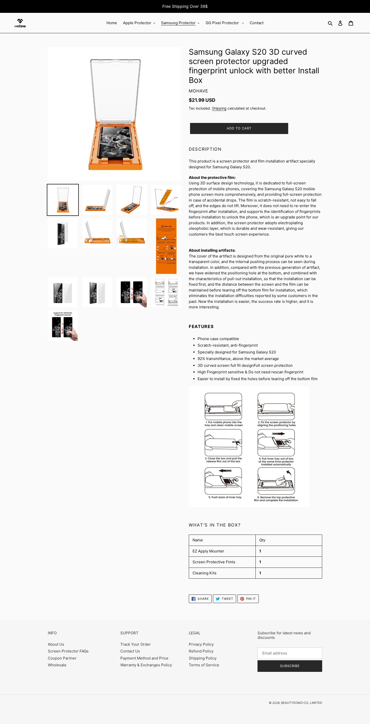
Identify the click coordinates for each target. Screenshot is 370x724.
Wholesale (57, 665)
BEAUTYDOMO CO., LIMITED (301, 703)
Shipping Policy (202, 658)
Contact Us (130, 651)
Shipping (219, 108)
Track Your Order (135, 644)
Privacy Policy (201, 644)
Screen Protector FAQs (68, 651)
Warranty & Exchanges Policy (146, 665)
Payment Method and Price (144, 658)
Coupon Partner (62, 658)
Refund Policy (201, 651)
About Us (56, 644)
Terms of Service (204, 665)
